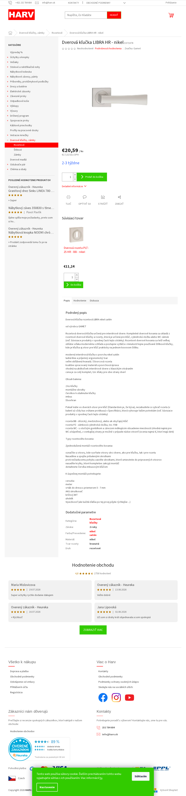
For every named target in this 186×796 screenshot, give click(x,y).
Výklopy (14, 106)
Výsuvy (14, 111)
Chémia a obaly (18, 169)
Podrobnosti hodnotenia (108, 48)
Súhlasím (141, 776)
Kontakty (73, 3)
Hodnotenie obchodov (22, 731)
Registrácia (16, 692)
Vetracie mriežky (19, 135)
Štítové (18, 150)
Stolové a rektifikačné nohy (25, 67)
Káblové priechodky (21, 125)
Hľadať (114, 15)
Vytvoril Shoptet (169, 790)
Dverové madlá (18, 160)
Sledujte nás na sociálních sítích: (115, 687)
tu (101, 778)
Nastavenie (47, 787)
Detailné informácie (72, 186)
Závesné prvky (18, 96)
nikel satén (93, 533)
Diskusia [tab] (94, 301)
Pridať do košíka (94, 177)
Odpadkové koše (19, 101)
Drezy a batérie (18, 86)
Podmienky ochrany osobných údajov (118, 682)
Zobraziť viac (93, 630)
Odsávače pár (17, 164)
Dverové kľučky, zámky (22, 140)
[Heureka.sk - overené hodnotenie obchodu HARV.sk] (39, 749)
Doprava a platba (19, 671)
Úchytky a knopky (19, 57)
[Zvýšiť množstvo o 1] (75, 175)
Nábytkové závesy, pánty (24, 77)
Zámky (17, 155)
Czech (21, 778)
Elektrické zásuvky (20, 91)
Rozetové (19, 145)
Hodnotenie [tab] (80, 301)
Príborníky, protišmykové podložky (29, 81)
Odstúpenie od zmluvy (22, 682)
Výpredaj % (16, 52)
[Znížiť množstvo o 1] (75, 179)
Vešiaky (14, 62)
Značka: (133, 48)
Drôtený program (19, 116)
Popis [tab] (67, 301)
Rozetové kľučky (95, 520)
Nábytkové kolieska (21, 72)
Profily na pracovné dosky (24, 130)
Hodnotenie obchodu (93, 565)
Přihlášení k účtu (19, 687)
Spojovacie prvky (19, 120)
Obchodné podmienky (98, 3)
